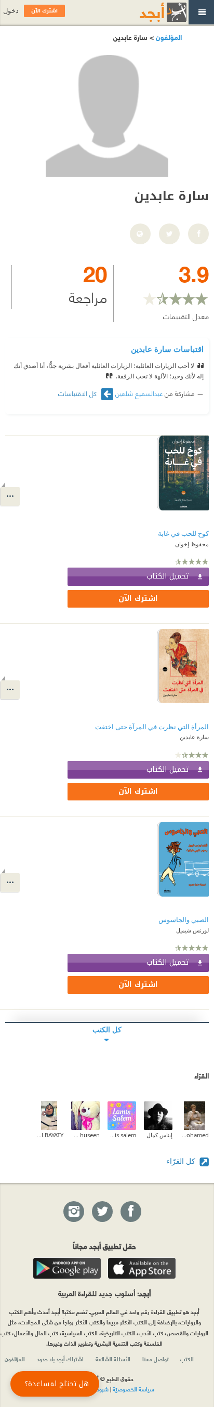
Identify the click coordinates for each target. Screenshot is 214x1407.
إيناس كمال (159, 1135)
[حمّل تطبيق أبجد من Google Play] (67, 1268)
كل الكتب (107, 1029)
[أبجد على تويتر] (102, 1212)
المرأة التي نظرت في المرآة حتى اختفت (152, 726)
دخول (11, 10)
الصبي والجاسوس (183, 919)
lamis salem (122, 1135)
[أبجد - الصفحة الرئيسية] (150, 12)
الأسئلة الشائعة (113, 1358)
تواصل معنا (155, 1358)
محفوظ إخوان (192, 544)
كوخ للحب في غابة (183, 533)
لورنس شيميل (192, 930)
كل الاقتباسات (78, 393)
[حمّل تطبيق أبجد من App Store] (142, 1268)
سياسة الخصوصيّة (133, 1389)
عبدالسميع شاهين (139, 393)
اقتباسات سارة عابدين (167, 349)
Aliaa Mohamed (194, 1135)
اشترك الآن (138, 598)
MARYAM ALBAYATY (49, 1135)
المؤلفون (168, 36)
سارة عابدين (194, 737)
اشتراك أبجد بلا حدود (60, 1358)
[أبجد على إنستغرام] (73, 1212)
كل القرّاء (181, 1161)
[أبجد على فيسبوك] (130, 1212)
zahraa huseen (85, 1135)
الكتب (187, 1358)
